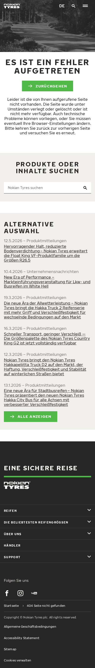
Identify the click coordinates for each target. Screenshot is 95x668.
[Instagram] (20, 593)
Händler (12, 545)
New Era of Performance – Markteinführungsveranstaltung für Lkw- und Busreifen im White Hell (47, 282)
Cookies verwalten (17, 660)
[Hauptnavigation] (85, 6)
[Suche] (73, 6)
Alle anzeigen (34, 416)
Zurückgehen (51, 86)
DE (62, 5)
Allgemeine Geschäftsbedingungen (30, 626)
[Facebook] (7, 593)
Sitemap (10, 649)
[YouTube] (34, 593)
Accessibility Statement (21, 638)
